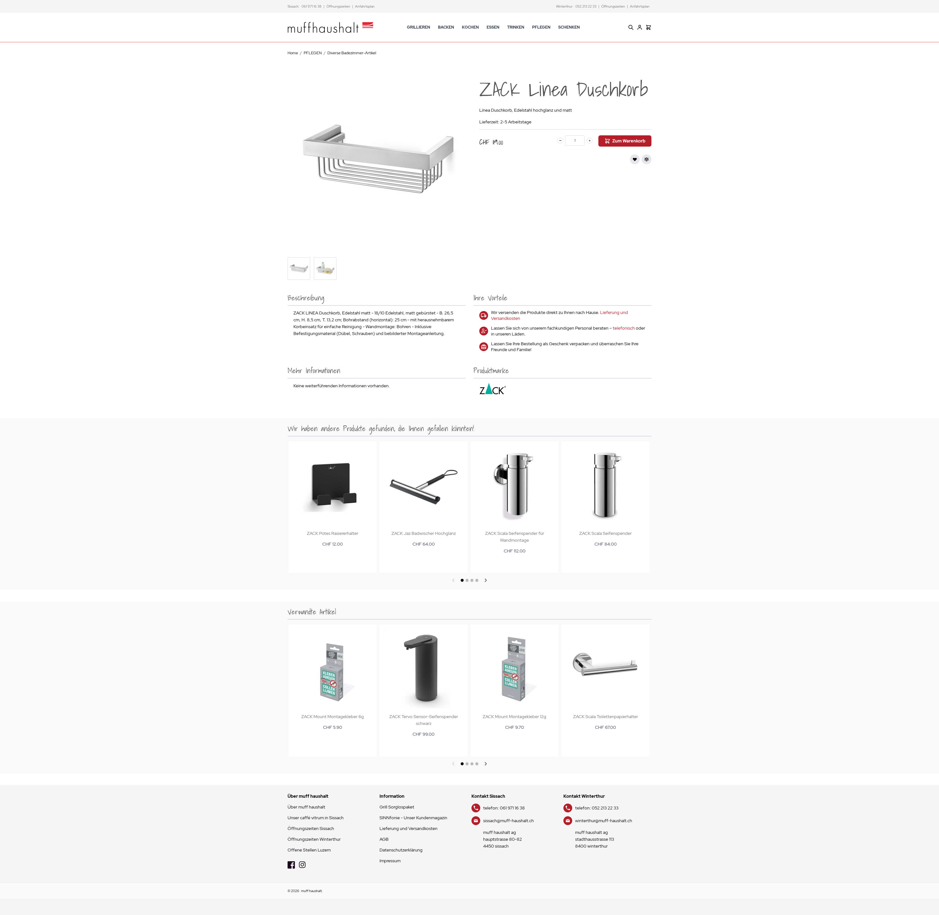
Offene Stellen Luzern (309, 850)
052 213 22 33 (585, 6)
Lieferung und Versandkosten (408, 828)
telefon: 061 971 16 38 (504, 808)
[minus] (560, 140)
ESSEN (493, 27)
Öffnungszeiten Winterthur (314, 839)
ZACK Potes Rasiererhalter (332, 533)
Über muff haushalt (306, 807)
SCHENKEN (569, 27)
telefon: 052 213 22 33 (596, 808)
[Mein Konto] (640, 27)
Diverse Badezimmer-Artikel (351, 52)
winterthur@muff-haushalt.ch (603, 820)
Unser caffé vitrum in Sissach (316, 817)
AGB (384, 839)
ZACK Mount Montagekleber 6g (332, 716)
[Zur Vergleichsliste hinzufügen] (646, 159)
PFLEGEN (541, 27)
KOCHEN (470, 27)
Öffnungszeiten (338, 6)
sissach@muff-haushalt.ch (508, 820)
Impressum (390, 860)
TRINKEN (515, 27)
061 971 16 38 (312, 6)
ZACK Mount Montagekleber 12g (514, 716)
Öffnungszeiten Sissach (311, 828)
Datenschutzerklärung (401, 850)
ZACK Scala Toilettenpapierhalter (605, 716)
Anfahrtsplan (365, 6)
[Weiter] (485, 580)
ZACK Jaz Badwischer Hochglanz (423, 533)
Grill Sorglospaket (397, 807)
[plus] (589, 140)
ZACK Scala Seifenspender (605, 533)
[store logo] (330, 27)
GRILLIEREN (418, 27)
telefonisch (624, 328)
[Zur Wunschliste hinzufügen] (635, 159)
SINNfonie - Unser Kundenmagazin (413, 817)
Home (293, 52)
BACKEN (446, 27)
